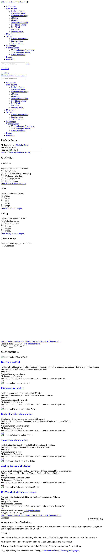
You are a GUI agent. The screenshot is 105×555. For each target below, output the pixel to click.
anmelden (5, 68)
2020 (8, 201)
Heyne (8, 226)
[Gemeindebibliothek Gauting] (14, 2)
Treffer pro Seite (20, 346)
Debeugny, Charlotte (14, 176)
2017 (8, 203)
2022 (8, 198)
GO (27, 64)
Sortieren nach (7, 344)
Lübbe (8, 231)
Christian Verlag (12, 221)
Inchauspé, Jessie (13, 179)
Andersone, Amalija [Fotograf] (18, 173)
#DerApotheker (12, 171)
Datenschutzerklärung (50, 550)
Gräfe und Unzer (13, 223)
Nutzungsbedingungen (70, 550)
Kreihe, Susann (12, 181)
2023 (8, 196)
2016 (8, 206)
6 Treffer (4, 346)
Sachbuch (10, 246)
